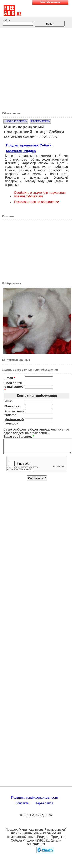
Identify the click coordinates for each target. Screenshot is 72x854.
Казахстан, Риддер (21, 151)
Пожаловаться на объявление (36, 202)
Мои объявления (50, 2)
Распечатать (40, 121)
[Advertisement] (36, 68)
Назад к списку (16, 121)
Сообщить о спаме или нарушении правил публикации (40, 194)
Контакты (22, 803)
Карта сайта (44, 803)
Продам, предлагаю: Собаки (28, 145)
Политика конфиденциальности (34, 797)
